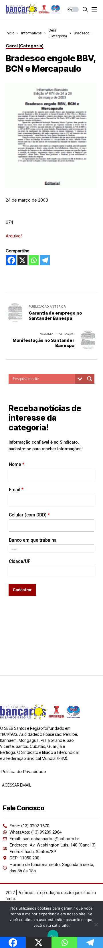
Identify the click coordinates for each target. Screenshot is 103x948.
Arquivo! (14, 236)
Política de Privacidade (23, 771)
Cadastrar (22, 589)
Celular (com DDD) (29, 515)
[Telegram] (45, 260)
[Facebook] (11, 260)
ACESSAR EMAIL (16, 785)
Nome (16, 464)
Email (16, 489)
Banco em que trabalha (33, 540)
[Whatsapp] (34, 260)
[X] (22, 260)
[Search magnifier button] (89, 379)
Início (10, 33)
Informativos (31, 33)
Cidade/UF (19, 561)
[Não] (96, 924)
